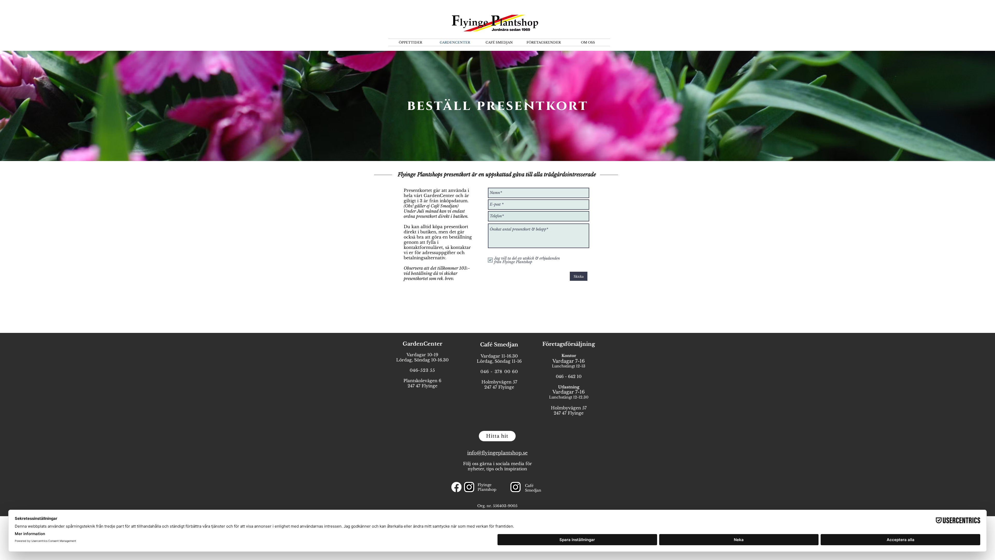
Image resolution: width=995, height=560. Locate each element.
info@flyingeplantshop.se (497, 453)
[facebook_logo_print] (456, 487)
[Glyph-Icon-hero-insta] (469, 487)
